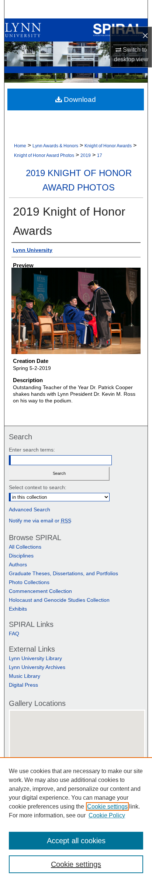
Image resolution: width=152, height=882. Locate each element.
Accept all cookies (76, 841)
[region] (76, 819)
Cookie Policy (107, 815)
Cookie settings (107, 806)
